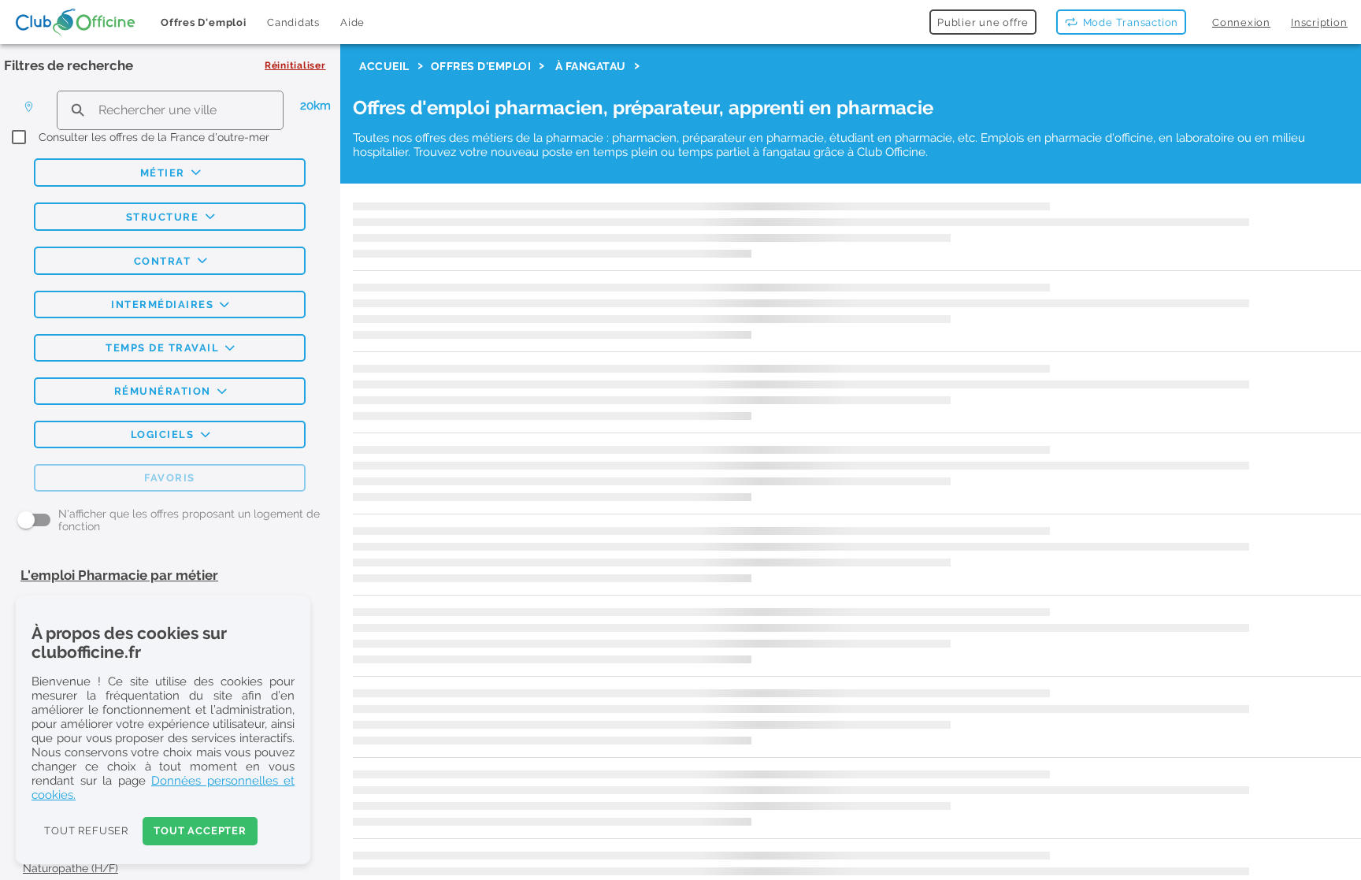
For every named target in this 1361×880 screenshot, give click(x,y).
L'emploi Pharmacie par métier (119, 574)
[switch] (33, 520)
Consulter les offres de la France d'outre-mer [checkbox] (154, 137)
